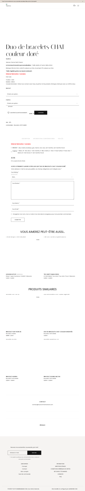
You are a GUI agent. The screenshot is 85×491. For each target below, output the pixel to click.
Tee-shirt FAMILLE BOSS (51, 274)
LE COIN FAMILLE (48, 276)
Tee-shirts (55, 276)
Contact (24, 469)
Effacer (10, 106)
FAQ (60, 476)
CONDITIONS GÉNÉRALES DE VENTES (60, 469)
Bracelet (8, 88)
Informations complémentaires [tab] (44, 138)
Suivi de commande (24, 474)
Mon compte (24, 471)
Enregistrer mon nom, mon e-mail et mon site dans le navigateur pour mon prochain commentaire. (42, 214)
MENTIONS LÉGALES (60, 466)
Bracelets (16, 125)
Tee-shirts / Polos (63, 276)
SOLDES (23, 276)
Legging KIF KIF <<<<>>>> (14, 274)
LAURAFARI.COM (72, 489)
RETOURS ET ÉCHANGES (60, 471)
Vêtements (29, 276)
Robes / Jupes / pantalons (13, 276)
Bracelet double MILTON (52, 376)
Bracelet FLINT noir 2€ (13, 332)
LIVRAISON (60, 474)
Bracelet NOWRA (11, 376)
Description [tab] (26, 138)
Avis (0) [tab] (60, 138)
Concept (24, 466)
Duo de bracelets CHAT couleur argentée (58, 332)
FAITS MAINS (23, 125)
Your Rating (15, 172)
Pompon (8, 100)
